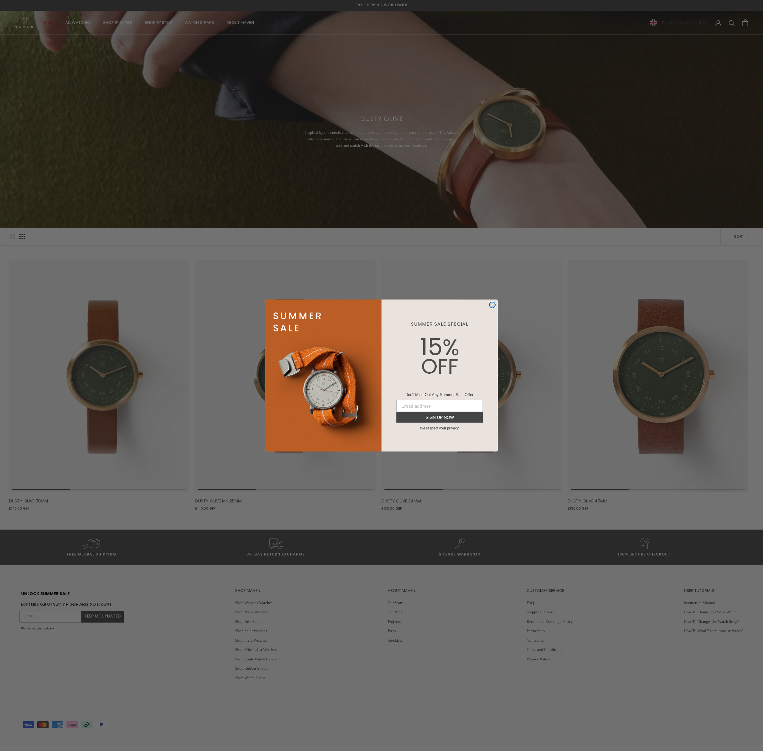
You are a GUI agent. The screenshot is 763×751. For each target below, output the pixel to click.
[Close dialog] (492, 305)
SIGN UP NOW (440, 417)
